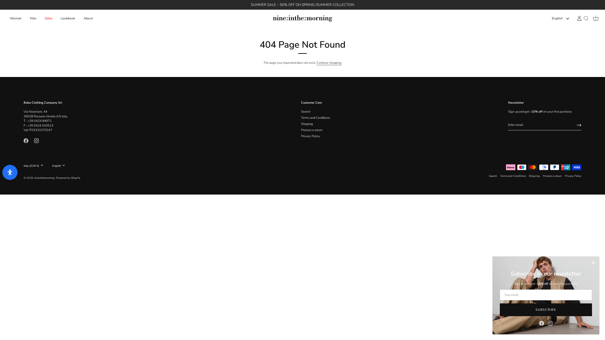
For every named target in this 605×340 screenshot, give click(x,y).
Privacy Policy (310, 136)
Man (33, 18)
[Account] (579, 18)
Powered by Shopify (68, 178)
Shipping (307, 124)
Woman (16, 18)
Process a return (311, 130)
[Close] (593, 262)
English (557, 19)
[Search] (586, 18)
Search (305, 112)
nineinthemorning (44, 178)
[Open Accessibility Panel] (9, 172)
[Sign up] (579, 125)
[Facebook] (541, 323)
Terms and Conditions (315, 118)
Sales (48, 18)
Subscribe (546, 310)
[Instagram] (550, 323)
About (88, 18)
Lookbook (68, 18)
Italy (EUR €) (31, 166)
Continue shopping (328, 63)
